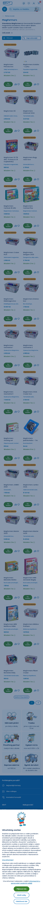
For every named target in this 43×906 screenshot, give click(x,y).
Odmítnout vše (21, 901)
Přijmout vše (22, 889)
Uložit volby (21, 895)
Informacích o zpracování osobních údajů (25, 882)
